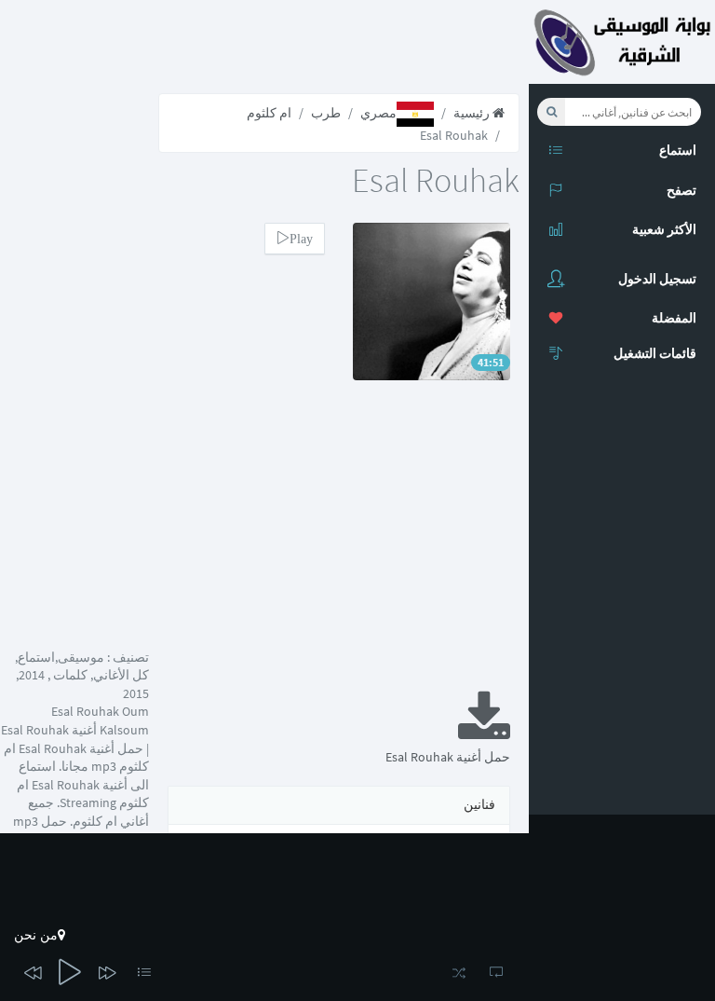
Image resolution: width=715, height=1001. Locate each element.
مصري (378, 112)
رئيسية (472, 112)
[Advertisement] (339, 548)
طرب (326, 112)
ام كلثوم (269, 112)
